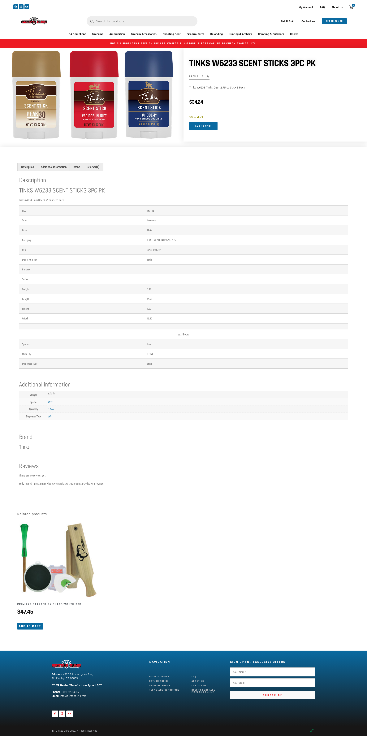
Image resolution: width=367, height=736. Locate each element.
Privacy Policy (159, 676)
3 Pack (51, 409)
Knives (294, 34)
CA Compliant (77, 34)
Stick (50, 416)
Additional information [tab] (54, 167)
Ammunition (117, 34)
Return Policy (159, 681)
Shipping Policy (160, 685)
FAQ (322, 7)
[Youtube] (26, 6)
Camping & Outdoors (271, 34)
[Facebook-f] (55, 714)
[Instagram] (21, 6)
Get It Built (288, 21)
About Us (337, 7)
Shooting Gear (172, 34)
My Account (306, 7)
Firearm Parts (195, 34)
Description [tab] (27, 167)
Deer (50, 402)
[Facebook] (15, 6)
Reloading (216, 34)
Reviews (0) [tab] (93, 167)
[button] (199, 77)
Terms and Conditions (164, 690)
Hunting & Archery (240, 34)
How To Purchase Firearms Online (203, 691)
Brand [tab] (76, 167)
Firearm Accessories (144, 34)
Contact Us (199, 685)
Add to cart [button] (30, 626)
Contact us (308, 21)
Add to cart (203, 125)
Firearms (97, 34)
